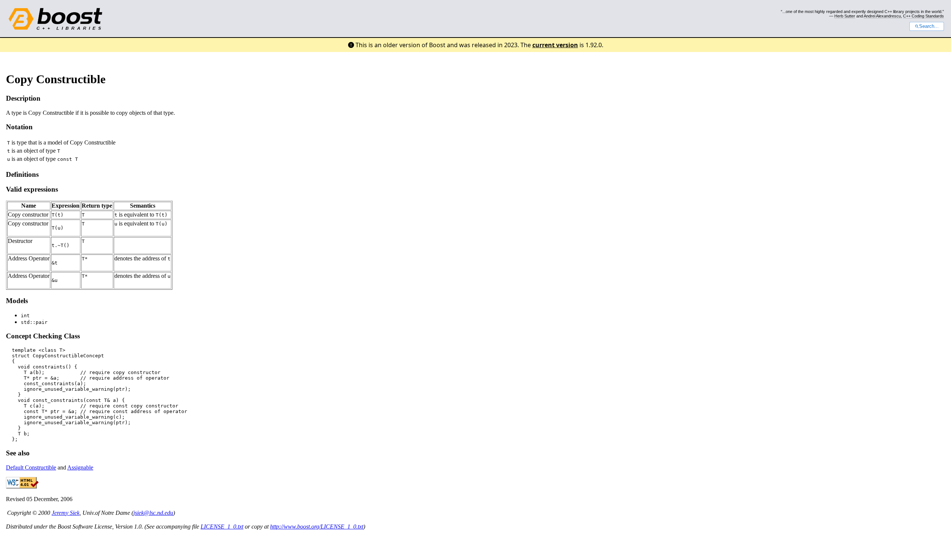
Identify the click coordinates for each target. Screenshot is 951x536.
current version (555, 45)
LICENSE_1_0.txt (222, 526)
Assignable (80, 467)
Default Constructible (31, 467)
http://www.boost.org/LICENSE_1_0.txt (316, 526)
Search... (929, 26)
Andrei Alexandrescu (882, 16)
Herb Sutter (844, 16)
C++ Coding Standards (923, 16)
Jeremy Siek (65, 513)
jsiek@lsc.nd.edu (153, 513)
